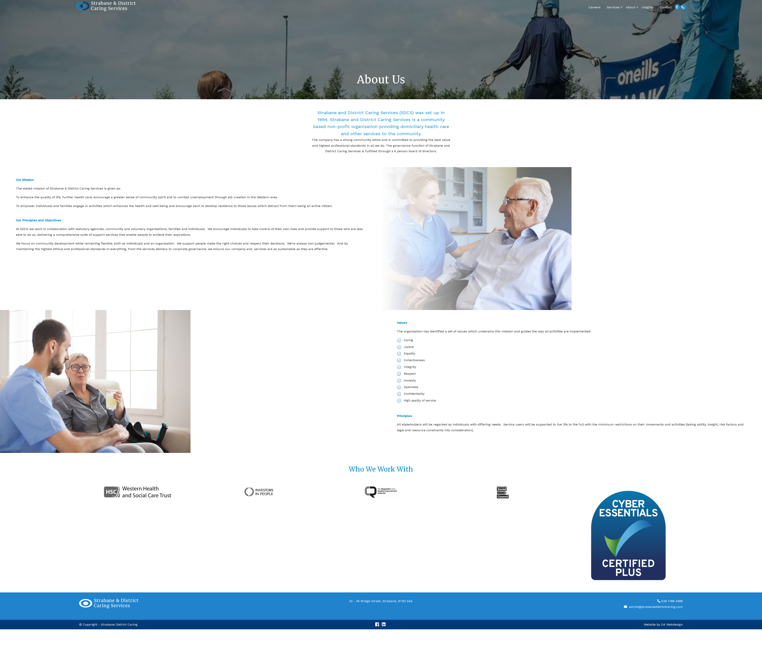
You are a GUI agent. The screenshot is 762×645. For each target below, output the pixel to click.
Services (613, 7)
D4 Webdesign (672, 624)
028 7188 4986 (672, 601)
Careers (594, 7)
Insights (647, 7)
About (630, 7)
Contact (666, 7)
